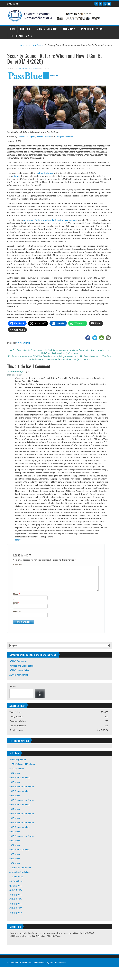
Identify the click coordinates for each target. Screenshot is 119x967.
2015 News (14, 782)
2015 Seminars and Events (21, 786)
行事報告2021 (15, 899)
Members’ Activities (91, 29)
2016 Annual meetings (19, 791)
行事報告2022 (15, 903)
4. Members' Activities (19, 872)
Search (12, 686)
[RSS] (105, 4)
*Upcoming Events (17, 759)
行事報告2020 (15, 894)
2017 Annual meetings (19, 804)
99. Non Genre (36, 45)
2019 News (14, 831)
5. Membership (16, 876)
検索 (40, 693)
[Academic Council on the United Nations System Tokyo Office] (58, 15)
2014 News (14, 773)
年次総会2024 (15, 890)
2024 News (14, 863)
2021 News (14, 845)
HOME (12, 29)
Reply (17, 539)
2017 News (14, 809)
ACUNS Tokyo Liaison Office (26, 69)
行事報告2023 (15, 908)
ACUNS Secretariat (18, 661)
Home (21, 45)
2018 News (14, 818)
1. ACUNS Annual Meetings (22, 764)
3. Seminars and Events (20, 867)
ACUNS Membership (46, 29)
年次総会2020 (15, 885)
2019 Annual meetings (19, 827)
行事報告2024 (15, 912)
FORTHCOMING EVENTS (21, 36)
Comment (18, 564)
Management (70, 29)
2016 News (14, 795)
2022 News (14, 854)
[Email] (109, 4)
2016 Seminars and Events (21, 800)
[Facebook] (96, 4)
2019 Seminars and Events (21, 836)
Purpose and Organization (21, 665)
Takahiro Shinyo (15, 371)
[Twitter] (100, 4)
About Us (25, 29)
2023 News (14, 858)
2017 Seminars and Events (21, 813)
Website (17, 611)
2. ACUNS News (16, 768)
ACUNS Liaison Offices (19, 670)
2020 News (14, 840)
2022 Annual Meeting (19, 849)
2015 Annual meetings (19, 777)
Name (16, 594)
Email (16, 602)
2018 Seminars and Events (21, 822)
